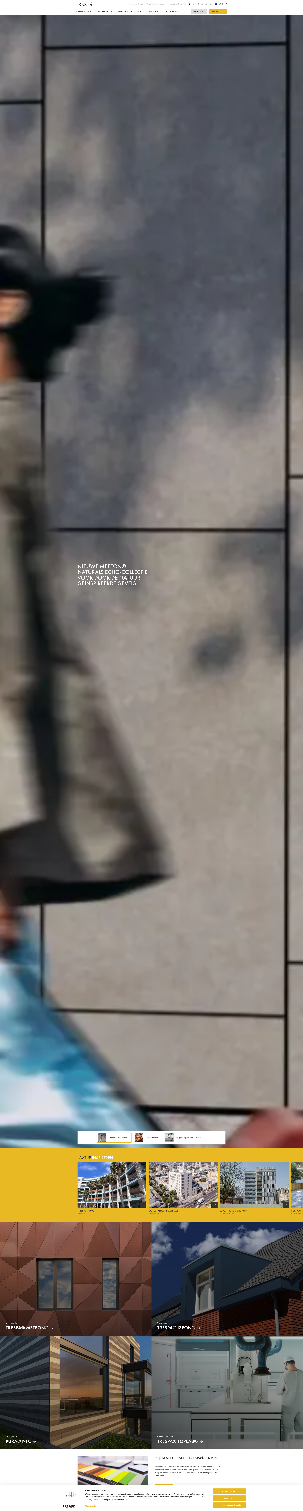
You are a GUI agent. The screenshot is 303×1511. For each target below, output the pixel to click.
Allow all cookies (229, 1491)
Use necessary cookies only (229, 1505)
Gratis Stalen (218, 11)
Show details (90, 1506)
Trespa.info (199, 11)
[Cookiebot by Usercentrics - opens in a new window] (69, 1506)
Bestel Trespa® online (204, 4)
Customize (227, 1498)
